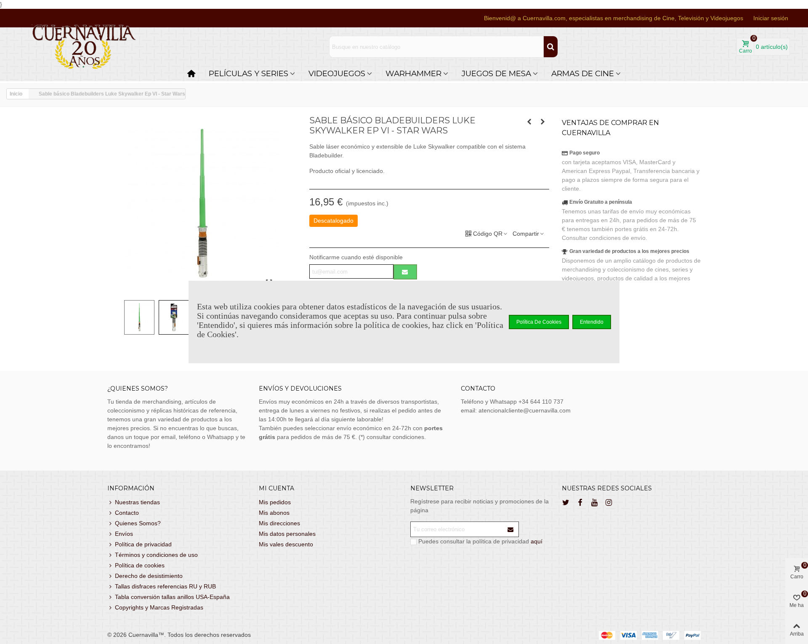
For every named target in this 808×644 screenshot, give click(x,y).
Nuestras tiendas (137, 502)
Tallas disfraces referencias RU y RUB (165, 586)
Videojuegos (336, 73)
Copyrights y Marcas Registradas (159, 607)
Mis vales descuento (286, 544)
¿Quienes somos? (137, 388)
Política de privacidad (143, 544)
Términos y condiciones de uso (156, 554)
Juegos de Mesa (496, 73)
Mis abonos (274, 512)
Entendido (591, 322)
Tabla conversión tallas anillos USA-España (172, 596)
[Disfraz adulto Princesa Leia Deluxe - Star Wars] (529, 121)
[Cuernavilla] (84, 47)
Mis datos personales (287, 533)
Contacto (127, 512)
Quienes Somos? (138, 523)
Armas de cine (582, 73)
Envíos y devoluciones (300, 388)
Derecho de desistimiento (149, 575)
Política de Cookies (538, 322)
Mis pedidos (275, 502)
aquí (536, 541)
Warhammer (413, 73)
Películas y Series (248, 73)
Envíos (124, 533)
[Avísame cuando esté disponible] (405, 271)
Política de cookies (140, 565)
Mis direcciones (279, 523)
